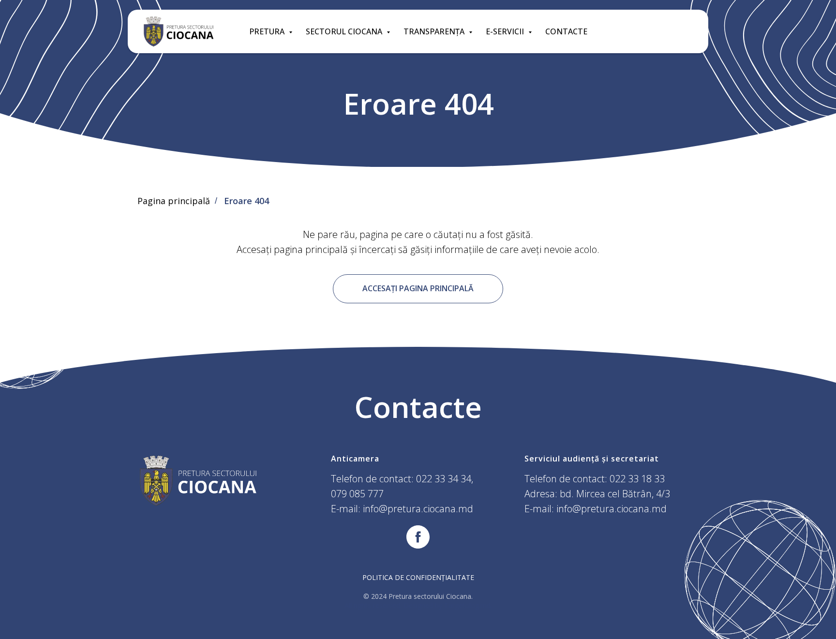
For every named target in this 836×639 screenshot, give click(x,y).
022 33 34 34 (443, 478)
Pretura (267, 31)
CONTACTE (566, 31)
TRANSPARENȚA (434, 31)
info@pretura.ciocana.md (418, 508)
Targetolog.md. (468, 605)
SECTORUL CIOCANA (345, 31)
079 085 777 (357, 493)
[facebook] (418, 537)
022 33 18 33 (637, 478)
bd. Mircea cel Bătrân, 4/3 (615, 493)
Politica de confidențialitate (418, 577)
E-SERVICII (506, 31)
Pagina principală (173, 201)
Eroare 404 (246, 201)
